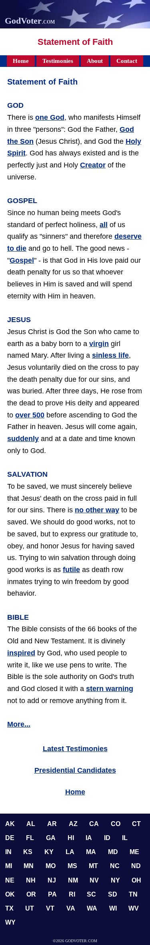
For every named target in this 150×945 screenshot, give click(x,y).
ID (107, 837)
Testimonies (57, 61)
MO (51, 865)
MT (93, 865)
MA (91, 851)
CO (115, 823)
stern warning (109, 689)
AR (52, 823)
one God (49, 117)
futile (71, 570)
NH (31, 880)
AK (10, 823)
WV (133, 908)
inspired (21, 653)
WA (92, 908)
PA (52, 894)
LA (70, 851)
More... (18, 724)
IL (125, 837)
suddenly (23, 439)
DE (9, 837)
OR (31, 894)
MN (29, 865)
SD (112, 894)
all (104, 225)
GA (51, 837)
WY (10, 922)
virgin (99, 344)
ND (136, 865)
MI (8, 865)
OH (136, 880)
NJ (52, 880)
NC (115, 865)
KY (49, 851)
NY (115, 880)
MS (72, 865)
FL (30, 837)
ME (134, 851)
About (95, 61)
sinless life (110, 355)
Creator (93, 165)
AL (30, 823)
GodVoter (30, 21)
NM (73, 880)
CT (136, 823)
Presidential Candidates (75, 770)
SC (91, 894)
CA (94, 823)
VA (70, 908)
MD (113, 851)
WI (113, 908)
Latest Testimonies (75, 749)
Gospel (22, 260)
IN (8, 851)
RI (72, 894)
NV (94, 880)
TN (133, 894)
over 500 (29, 415)
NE (9, 880)
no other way (97, 510)
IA (89, 837)
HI (71, 837)
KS (27, 851)
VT (50, 908)
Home (21, 61)
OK (10, 894)
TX (9, 908)
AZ (73, 823)
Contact (126, 61)
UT (29, 908)
